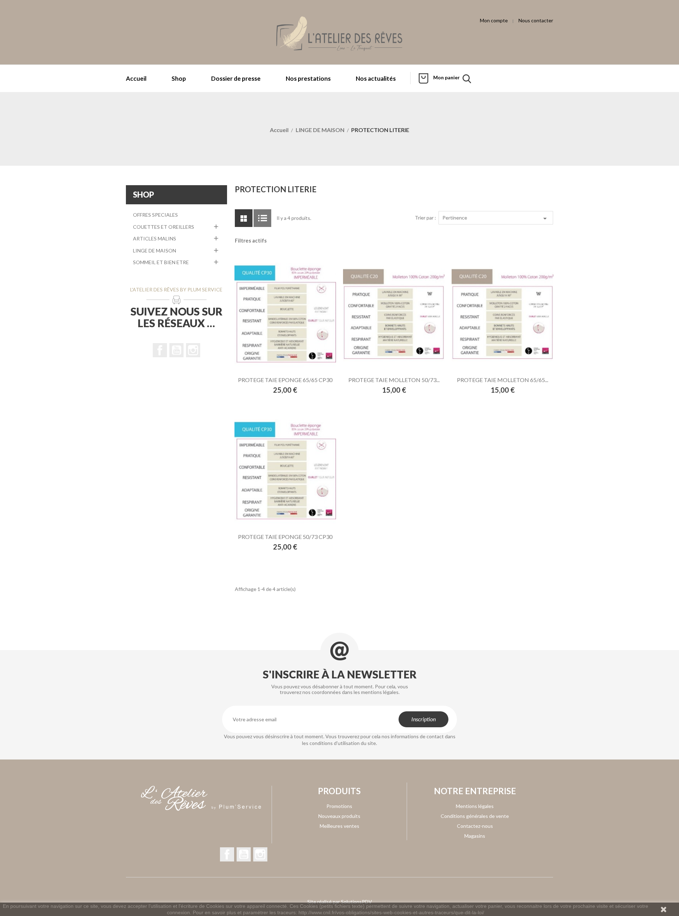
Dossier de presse (236, 78)
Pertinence (495, 218)
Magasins (474, 836)
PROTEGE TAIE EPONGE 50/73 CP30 (285, 536)
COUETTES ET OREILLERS (163, 227)
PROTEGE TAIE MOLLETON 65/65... (502, 379)
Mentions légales (475, 806)
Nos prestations (308, 78)
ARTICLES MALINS (154, 238)
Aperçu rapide (296, 315)
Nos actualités (376, 78)
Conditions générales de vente (475, 816)
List (262, 218)
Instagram (193, 350)
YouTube (176, 350)
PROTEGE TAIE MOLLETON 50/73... (394, 379)
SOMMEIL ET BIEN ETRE (161, 262)
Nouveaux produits (339, 816)
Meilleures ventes (339, 826)
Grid (244, 218)
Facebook (160, 350)
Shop (179, 78)
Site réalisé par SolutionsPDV (339, 902)
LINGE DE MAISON (154, 251)
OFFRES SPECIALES (155, 215)
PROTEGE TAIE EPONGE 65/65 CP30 (285, 379)
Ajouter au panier (273, 315)
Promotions (339, 806)
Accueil (136, 78)
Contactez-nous (475, 826)
